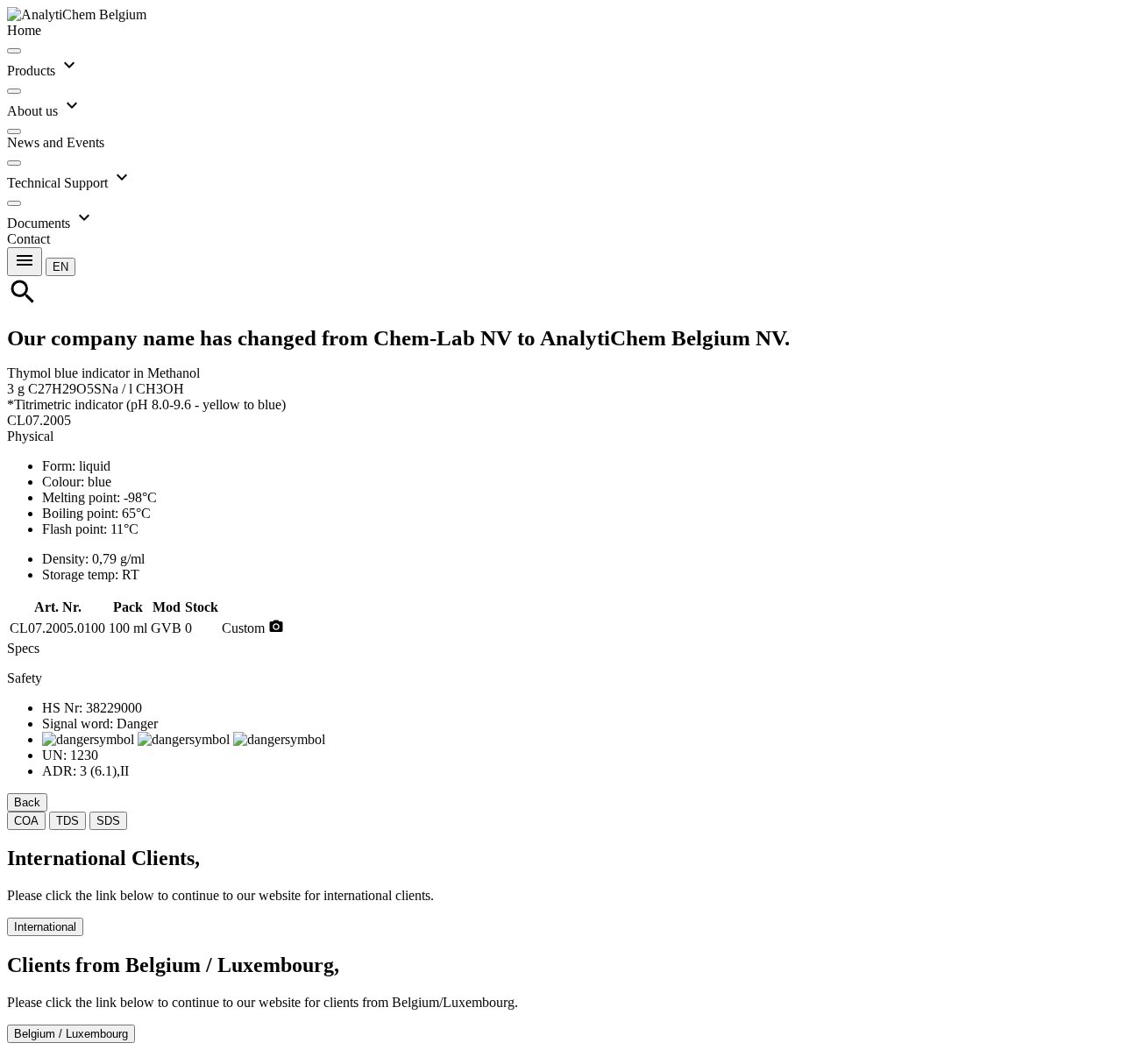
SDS (108, 820)
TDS (67, 820)
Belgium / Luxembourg (71, 1033)
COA (26, 820)
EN (60, 266)
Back (27, 802)
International (45, 926)
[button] (60, 266)
